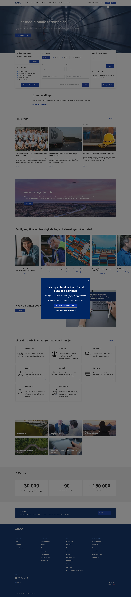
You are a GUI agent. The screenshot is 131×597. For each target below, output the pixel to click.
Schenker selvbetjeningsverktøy (65, 305)
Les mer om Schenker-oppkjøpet (64, 310)
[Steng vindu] (88, 280)
